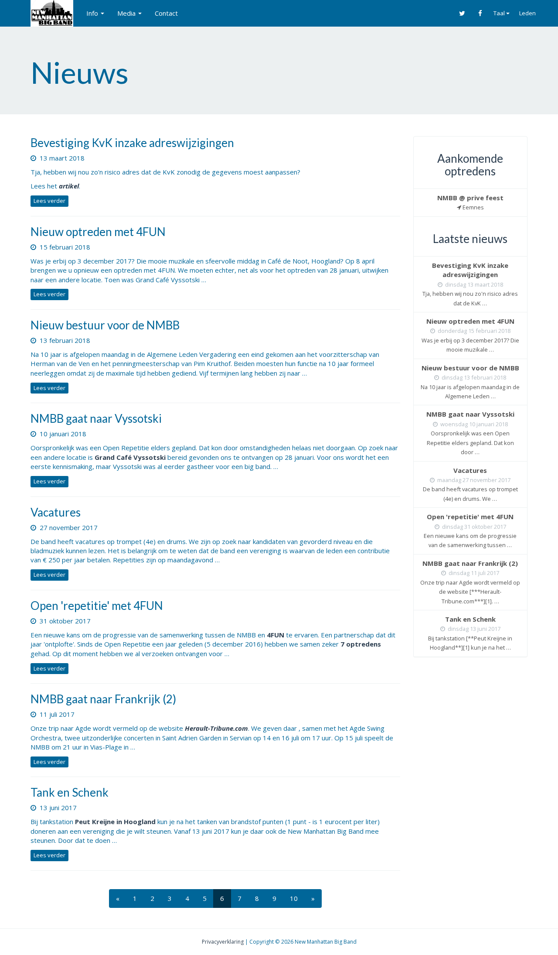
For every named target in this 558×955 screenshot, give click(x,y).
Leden (527, 13)
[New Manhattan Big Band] (52, 13)
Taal (499, 13)
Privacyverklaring (223, 941)
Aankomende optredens (470, 164)
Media (127, 13)
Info (93, 13)
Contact (166, 13)
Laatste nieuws (470, 239)
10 (294, 898)
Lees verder (49, 201)
